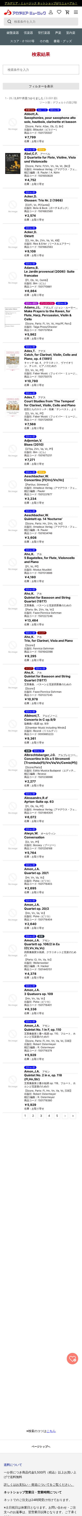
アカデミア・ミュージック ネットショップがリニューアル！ (41, 3)
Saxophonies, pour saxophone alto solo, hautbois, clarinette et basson (50, 120)
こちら (51, 1431)
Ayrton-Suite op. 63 (39, 801)
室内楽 (70, 33)
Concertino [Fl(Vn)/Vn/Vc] (44, 480)
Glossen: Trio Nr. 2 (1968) (43, 200)
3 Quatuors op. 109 (38, 994)
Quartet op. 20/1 (36, 873)
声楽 (58, 33)
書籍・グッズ (63, 41)
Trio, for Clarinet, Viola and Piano (48, 640)
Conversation (34, 837)
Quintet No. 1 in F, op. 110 (42, 1029)
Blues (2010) (34, 444)
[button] (67, 12)
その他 (44, 41)
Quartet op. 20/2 (36, 909)
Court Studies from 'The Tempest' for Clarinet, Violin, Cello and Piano (50, 403)
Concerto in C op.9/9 (40, 719)
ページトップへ (41, 1446)
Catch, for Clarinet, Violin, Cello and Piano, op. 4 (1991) (50, 357)
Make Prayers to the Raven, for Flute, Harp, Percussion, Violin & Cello (48, 315)
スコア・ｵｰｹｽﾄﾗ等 (22, 41)
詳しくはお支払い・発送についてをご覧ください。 (39, 1484)
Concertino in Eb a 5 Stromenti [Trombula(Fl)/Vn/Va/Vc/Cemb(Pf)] (50, 761)
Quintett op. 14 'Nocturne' (43, 519)
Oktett (29, 236)
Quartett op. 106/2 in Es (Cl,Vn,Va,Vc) (42, 946)
